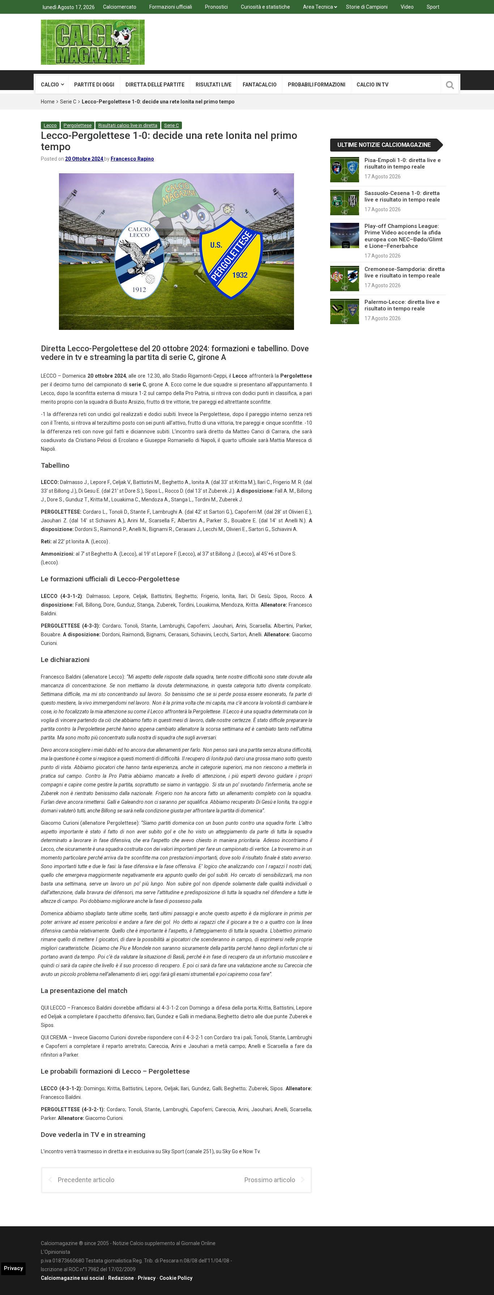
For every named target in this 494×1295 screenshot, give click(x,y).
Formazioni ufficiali (170, 7)
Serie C (68, 102)
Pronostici (216, 7)
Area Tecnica (318, 7)
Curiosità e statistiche (265, 7)
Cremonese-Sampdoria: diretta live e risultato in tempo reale (405, 272)
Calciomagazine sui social (72, 1278)
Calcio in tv (372, 85)
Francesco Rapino (132, 159)
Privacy (147, 1278)
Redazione (121, 1278)
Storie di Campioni (367, 7)
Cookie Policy (175, 1278)
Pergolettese (77, 125)
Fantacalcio (259, 85)
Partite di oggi (94, 85)
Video (407, 7)
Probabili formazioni (316, 85)
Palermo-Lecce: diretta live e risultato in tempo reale (402, 305)
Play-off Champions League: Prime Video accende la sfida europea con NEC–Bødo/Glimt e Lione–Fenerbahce (404, 236)
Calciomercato (119, 7)
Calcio (50, 85)
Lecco (50, 125)
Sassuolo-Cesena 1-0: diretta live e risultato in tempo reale (402, 196)
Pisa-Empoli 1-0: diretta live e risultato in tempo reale (403, 163)
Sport (433, 7)
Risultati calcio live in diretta (127, 125)
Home (48, 102)
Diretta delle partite (154, 85)
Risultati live (213, 85)
